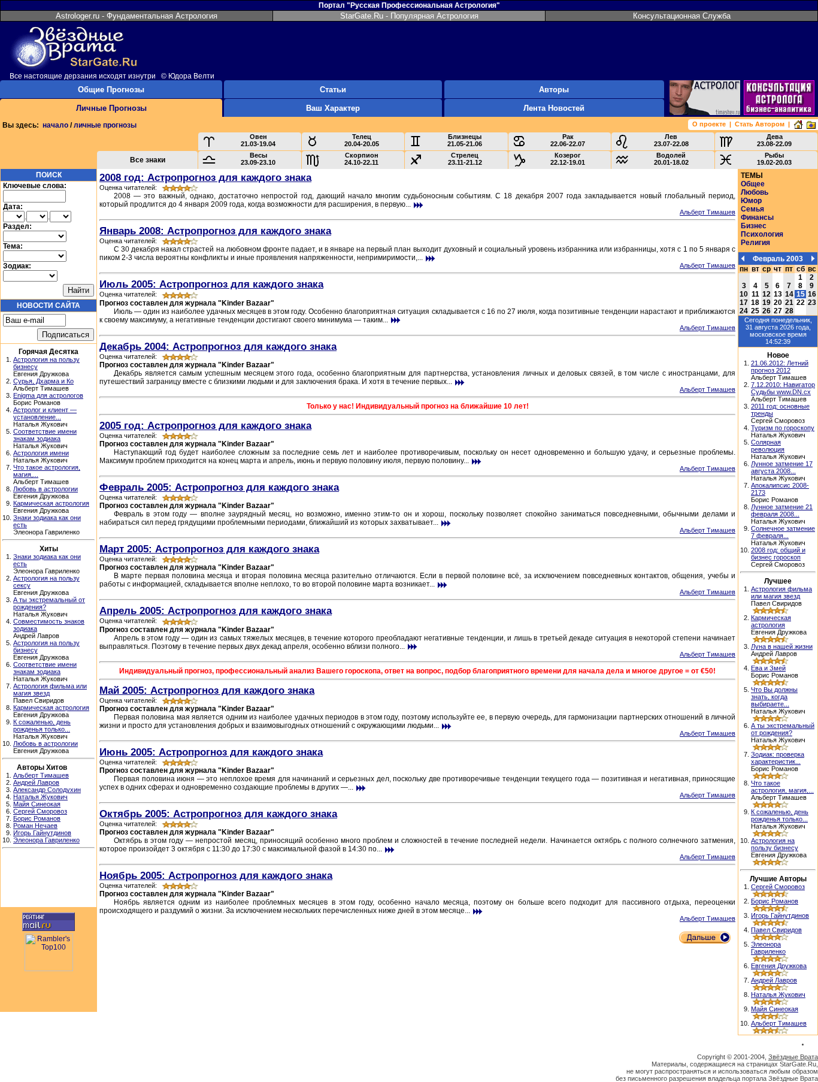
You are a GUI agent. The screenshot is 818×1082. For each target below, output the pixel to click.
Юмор (751, 201)
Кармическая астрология (51, 503)
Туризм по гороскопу (782, 427)
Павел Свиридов (776, 929)
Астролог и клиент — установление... (45, 413)
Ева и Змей (768, 668)
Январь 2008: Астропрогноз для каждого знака (215, 231)
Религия (755, 242)
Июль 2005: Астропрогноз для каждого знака (211, 284)
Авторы (554, 89)
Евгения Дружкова (779, 965)
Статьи (333, 89)
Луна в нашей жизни (782, 646)
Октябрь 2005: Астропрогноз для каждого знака (218, 814)
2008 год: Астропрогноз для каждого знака (205, 177)
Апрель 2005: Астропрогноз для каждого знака (215, 610)
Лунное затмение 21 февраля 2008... (782, 510)
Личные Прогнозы (111, 108)
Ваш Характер (333, 108)
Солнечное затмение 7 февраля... (783, 532)
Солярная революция (767, 446)
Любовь (754, 192)
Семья (752, 209)
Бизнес (754, 226)
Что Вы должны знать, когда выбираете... (774, 697)
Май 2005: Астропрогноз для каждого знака (206, 690)
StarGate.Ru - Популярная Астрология (409, 15)
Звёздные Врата (793, 1056)
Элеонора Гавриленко (46, 840)
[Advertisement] (48, 879)
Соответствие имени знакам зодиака (45, 435)
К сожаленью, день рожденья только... (42, 725)
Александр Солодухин (47, 789)
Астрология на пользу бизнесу (774, 844)
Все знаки (147, 160)
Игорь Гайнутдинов (42, 832)
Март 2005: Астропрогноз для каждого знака (209, 549)
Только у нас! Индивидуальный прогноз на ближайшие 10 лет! (418, 406)
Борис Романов (36, 818)
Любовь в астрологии (45, 488)
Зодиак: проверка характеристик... (777, 758)
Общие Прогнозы (111, 89)
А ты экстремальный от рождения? (782, 729)
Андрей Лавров (36, 782)
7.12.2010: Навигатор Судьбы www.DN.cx (783, 388)
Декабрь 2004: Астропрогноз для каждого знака (218, 346)
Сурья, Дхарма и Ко (43, 381)
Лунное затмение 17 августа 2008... (782, 467)
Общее (753, 184)
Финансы (757, 217)
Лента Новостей (553, 108)
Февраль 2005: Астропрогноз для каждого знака (219, 487)
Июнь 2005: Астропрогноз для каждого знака (211, 752)
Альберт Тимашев (41, 775)
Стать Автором (759, 124)
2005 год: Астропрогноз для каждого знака (205, 425)
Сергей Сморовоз (40, 811)
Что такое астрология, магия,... (782, 786)
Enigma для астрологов (48, 395)
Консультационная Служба (682, 15)
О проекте (709, 124)
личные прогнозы (105, 125)
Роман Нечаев (35, 825)
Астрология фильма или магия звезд (781, 592)
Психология (762, 234)
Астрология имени (41, 453)
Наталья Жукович (40, 796)
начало (55, 125)
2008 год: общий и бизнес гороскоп (778, 553)
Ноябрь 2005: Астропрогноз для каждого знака (215, 875)
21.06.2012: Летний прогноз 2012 (779, 366)
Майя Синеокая (36, 804)
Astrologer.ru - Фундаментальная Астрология (136, 15)
